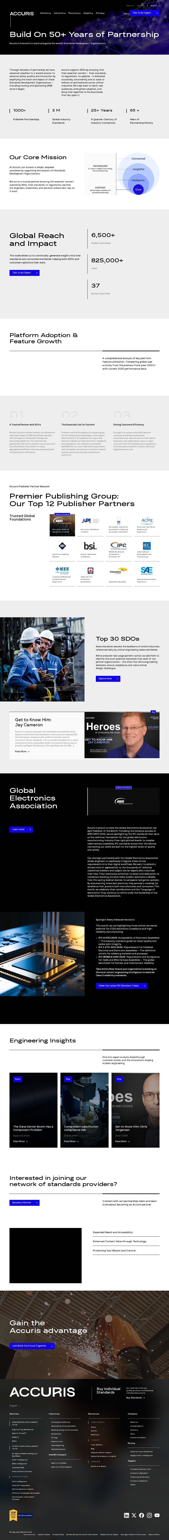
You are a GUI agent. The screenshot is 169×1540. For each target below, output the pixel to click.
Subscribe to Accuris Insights (103, 1456)
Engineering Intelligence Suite (25, 1423)
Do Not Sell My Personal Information (82, 1534)
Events (94, 1431)
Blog (153, 712)
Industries (59, 13)
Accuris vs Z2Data (58, 1463)
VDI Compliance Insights (23, 1489)
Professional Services (139, 1477)
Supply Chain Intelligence (141, 1455)
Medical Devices (58, 1449)
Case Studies (96, 1445)
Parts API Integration (21, 1485)
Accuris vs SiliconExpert (61, 1467)
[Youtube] (157, 1516)
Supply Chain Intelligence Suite (25, 1448)
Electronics (56, 1434)
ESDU (14, 1441)
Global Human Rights (109, 1534)
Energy (54, 1438)
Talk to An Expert (142, 13)
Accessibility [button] (154, 1534)
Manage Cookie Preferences (133, 1534)
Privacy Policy (58, 1534)
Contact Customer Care (140, 1469)
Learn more (18, 829)
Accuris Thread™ (19, 1433)
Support (87, 13)
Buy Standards (134, 1398)
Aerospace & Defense (60, 1422)
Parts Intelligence (20, 1460)
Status (133, 1485)
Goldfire (15, 1437)
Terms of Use (29, 1534)
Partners (141, 6)
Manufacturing (57, 1445)
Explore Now (105, 679)
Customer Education (139, 1473)
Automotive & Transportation (63, 1426)
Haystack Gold (18, 1468)
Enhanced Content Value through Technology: (120, 1241)
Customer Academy (139, 1481)
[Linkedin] (126, 1515)
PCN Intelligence (19, 1481)
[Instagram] (149, 1515)
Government (57, 1441)
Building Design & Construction (64, 1430)
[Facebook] (141, 1515)
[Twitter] (134, 1515)
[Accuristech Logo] (21, 13)
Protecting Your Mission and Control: (114, 1251)
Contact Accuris (136, 1426)
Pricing (99, 13)
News (17, 1079)
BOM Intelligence (19, 1464)
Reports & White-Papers (101, 1453)
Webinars (95, 1435)
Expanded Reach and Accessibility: (113, 1232)
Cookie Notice (44, 1534)
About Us (130, 6)
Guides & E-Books (98, 1466)
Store (132, 1434)
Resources (73, 13)
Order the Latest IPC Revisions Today (119, 986)
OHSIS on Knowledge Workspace (26, 1493)
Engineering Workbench (23, 1430)
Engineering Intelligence (141, 1451)
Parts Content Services (22, 1471)
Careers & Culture (138, 1438)
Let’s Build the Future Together (29, 1346)
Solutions (44, 13)
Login (125, 14)
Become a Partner (21, 1203)
